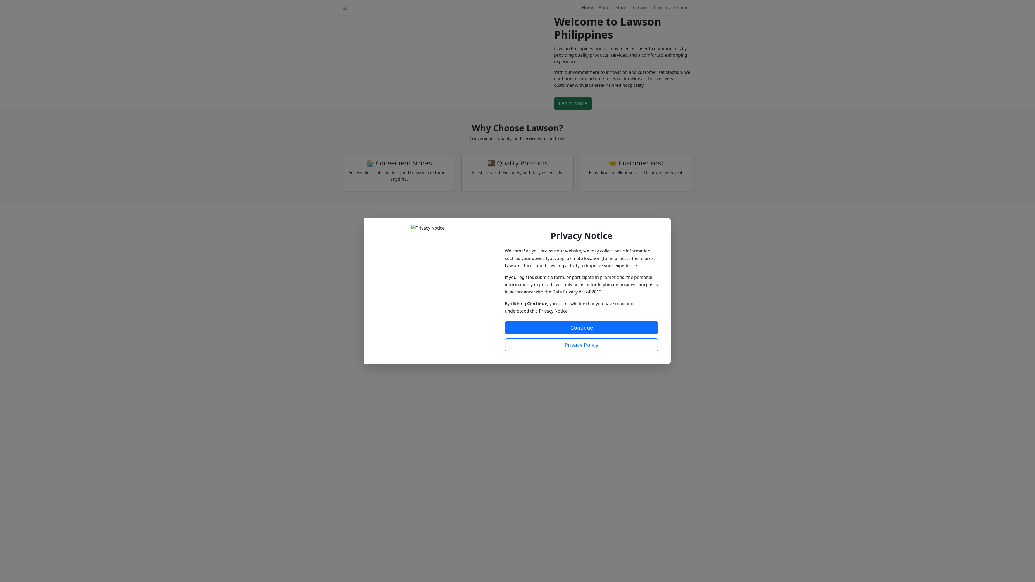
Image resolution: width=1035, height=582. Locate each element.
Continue (581, 327)
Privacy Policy (581, 344)
